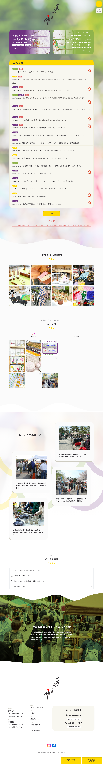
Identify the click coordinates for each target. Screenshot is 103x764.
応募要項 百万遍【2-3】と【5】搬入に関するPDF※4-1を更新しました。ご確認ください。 (54, 98)
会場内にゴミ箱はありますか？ (21, 575)
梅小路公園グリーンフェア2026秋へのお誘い (38, 72)
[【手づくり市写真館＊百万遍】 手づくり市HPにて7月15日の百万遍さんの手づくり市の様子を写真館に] (50, 364)
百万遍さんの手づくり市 (16, 714)
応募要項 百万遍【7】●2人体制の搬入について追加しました (44, 120)
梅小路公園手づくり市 (15, 716)
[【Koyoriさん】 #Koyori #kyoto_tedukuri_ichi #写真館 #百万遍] (83, 275)
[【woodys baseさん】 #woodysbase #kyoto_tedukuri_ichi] (62, 275)
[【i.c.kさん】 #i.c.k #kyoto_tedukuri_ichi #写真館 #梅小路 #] (19, 296)
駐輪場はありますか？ (19, 586)
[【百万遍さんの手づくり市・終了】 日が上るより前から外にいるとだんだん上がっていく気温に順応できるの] (33, 380)
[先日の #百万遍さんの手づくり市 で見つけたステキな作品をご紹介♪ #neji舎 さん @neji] (17, 380)
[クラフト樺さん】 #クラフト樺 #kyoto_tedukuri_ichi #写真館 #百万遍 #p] (41, 275)
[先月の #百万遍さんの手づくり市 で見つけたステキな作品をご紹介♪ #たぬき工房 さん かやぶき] (33, 348)
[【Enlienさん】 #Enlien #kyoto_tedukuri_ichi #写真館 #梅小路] (83, 296)
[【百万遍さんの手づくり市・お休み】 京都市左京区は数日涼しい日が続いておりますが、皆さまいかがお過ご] (50, 348)
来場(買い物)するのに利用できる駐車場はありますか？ (28, 581)
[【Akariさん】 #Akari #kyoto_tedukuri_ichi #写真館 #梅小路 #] (41, 296)
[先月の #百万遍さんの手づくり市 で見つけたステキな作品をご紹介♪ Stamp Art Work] (17, 364)
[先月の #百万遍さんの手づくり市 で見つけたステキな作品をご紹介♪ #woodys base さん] (17, 348)
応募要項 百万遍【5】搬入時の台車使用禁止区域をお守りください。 (46, 90)
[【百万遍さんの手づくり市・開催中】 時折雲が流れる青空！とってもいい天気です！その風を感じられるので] (50, 380)
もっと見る (51, 214)
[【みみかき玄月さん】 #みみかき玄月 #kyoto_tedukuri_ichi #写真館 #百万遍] (19, 275)
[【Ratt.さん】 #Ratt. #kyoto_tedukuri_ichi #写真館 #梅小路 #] (62, 296)
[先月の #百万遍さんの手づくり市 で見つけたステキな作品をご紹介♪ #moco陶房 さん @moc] (33, 364)
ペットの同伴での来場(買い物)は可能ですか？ (25, 570)
